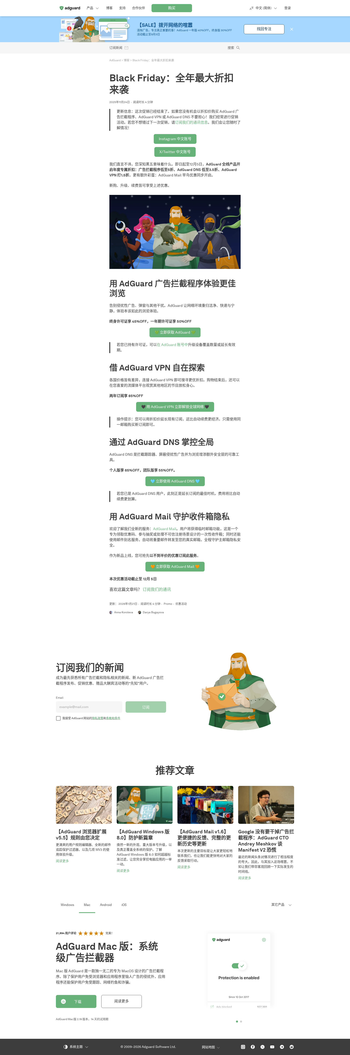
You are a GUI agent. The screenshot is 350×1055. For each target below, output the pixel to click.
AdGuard (115, 60)
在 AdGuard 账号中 (172, 345)
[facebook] (252, 1046)
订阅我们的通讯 (157, 589)
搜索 (231, 48)
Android (106, 905)
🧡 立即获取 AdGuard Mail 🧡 (175, 566)
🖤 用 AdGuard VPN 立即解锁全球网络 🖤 (175, 407)
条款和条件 (113, 718)
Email (59, 697)
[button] (291, 29)
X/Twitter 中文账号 (175, 152)
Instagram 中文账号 (175, 139)
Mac (87, 905)
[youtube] (272, 1046)
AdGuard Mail (164, 529)
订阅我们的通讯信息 (191, 122)
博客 (126, 60)
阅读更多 (121, 1001)
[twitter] (262, 1046)
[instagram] (243, 1046)
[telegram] (282, 1046)
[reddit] (291, 1046)
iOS (124, 905)
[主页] (69, 8)
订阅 (145, 707)
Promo (168, 604)
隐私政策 (97, 718)
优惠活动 (181, 604)
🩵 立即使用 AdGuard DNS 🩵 (175, 481)
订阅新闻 (115, 48)
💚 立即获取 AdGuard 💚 (175, 332)
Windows (67, 905)
